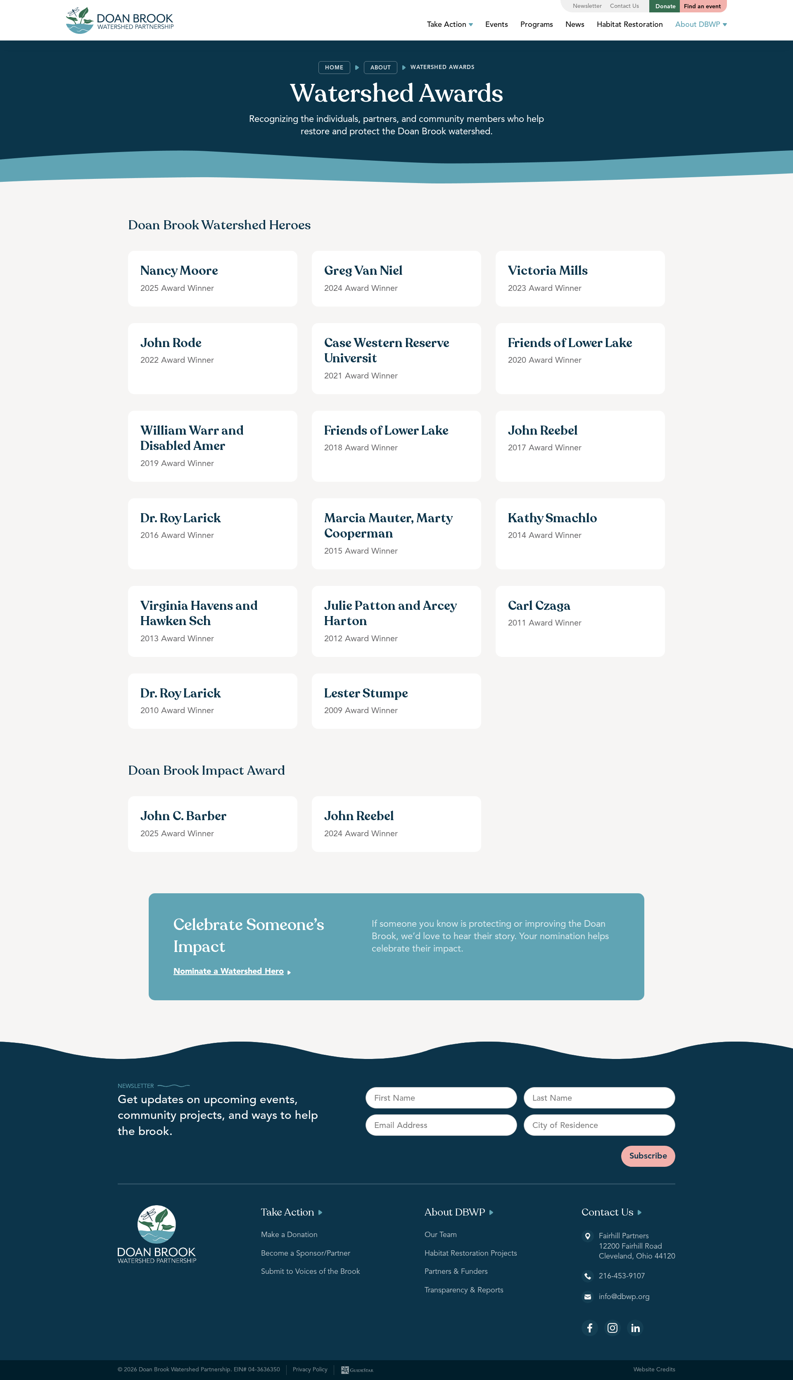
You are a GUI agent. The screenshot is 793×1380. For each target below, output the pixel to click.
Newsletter (587, 6)
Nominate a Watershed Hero (228, 972)
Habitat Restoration (630, 25)
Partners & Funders (456, 1271)
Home (334, 68)
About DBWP (697, 25)
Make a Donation (289, 1235)
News (574, 25)
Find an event (702, 7)
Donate (665, 7)
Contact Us (624, 6)
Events (496, 25)
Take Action (446, 25)
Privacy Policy (310, 1370)
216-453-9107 (622, 1276)
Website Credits (654, 1370)
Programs (536, 25)
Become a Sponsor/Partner (305, 1253)
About (380, 68)
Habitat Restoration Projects (471, 1253)
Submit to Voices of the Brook (310, 1271)
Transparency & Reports (464, 1290)
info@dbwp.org (624, 1297)
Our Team (441, 1235)
